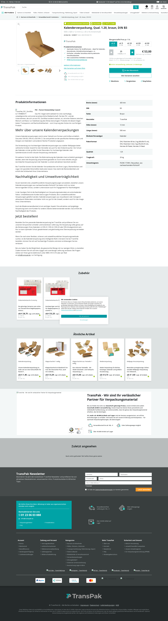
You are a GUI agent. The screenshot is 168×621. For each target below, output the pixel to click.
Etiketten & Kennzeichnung (150, 13)
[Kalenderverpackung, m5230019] (29, 349)
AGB (117, 605)
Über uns (107, 543)
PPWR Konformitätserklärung (77, 60)
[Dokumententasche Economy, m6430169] (29, 288)
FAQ (21, 525)
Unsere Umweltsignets (133, 549)
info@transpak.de (24, 255)
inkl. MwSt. (163, 2)
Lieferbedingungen (107, 605)
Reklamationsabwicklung (50, 549)
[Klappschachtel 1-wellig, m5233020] (56, 349)
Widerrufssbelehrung (49, 554)
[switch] (79, 432)
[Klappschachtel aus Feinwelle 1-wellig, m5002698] (84, 349)
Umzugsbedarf (134, 13)
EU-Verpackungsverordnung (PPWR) (137, 552)
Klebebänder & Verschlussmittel (102, 13)
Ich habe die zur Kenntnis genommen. (108, 490)
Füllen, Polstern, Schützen (41, 13)
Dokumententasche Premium (54, 300)
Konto (21, 543)
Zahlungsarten (47, 552)
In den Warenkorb (131, 70)
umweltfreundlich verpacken (135, 546)
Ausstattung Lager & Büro (76, 565)
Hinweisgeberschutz (110, 554)
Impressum (84, 605)
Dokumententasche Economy (27, 300)
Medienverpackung (106, 361)
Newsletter (107, 549)
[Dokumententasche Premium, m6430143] (56, 288)
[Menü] (82, 428)
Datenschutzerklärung (67, 310)
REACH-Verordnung (132, 543)
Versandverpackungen (121, 13)
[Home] (17, 17)
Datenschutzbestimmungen (104, 490)
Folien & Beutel (84, 13)
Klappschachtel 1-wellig (52, 361)
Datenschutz (94, 605)
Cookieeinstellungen (26, 554)
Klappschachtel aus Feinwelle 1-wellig (82, 362)
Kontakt (106, 546)
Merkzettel (23, 546)
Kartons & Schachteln (24, 13)
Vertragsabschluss (48, 543)
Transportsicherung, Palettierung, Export (64, 13)
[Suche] (136, 7)
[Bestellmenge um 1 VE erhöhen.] (132, 52)
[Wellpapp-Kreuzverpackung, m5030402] (138, 349)
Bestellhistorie (24, 549)
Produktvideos (49, 522)
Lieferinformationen (49, 546)
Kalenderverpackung (24, 361)
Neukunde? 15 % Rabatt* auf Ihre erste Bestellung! (114, 2)
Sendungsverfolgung (26, 552)
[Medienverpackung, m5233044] (111, 349)
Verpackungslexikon (26, 522)
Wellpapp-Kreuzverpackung (135, 361)
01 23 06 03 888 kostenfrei (59, 2)
